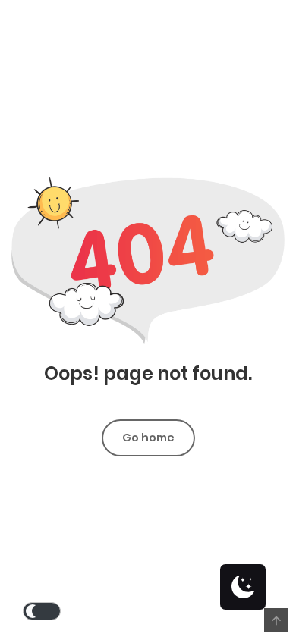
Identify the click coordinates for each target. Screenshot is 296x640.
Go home (148, 437)
